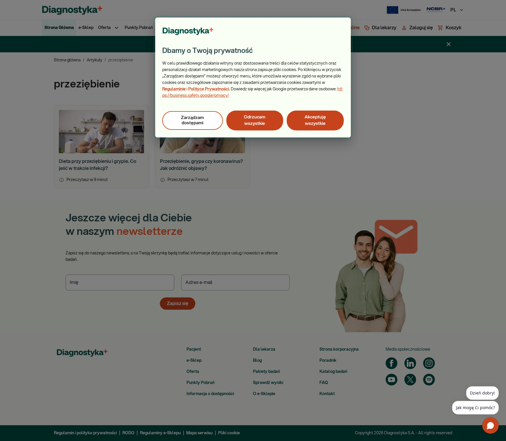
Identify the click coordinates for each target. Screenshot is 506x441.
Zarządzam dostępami (192, 120)
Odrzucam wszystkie (254, 120)
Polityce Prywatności (208, 89)
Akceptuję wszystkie (315, 120)
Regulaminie (174, 89)
